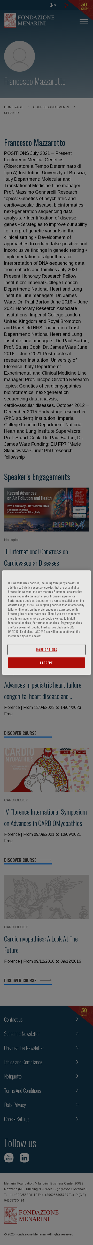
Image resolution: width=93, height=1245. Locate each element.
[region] (46, 622)
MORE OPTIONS (46, 649)
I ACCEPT (46, 663)
